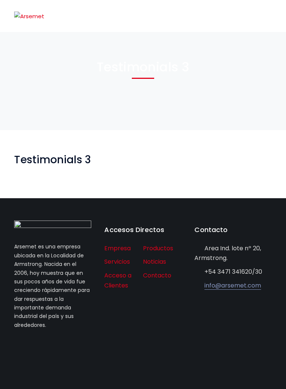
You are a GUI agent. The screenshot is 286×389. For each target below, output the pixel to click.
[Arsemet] (29, 16)
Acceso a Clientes (117, 280)
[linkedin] (38, 346)
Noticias (154, 261)
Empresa (117, 248)
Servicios (117, 261)
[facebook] (16, 346)
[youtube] (27, 346)
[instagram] (50, 346)
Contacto (157, 275)
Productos (158, 248)
